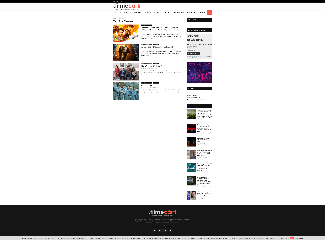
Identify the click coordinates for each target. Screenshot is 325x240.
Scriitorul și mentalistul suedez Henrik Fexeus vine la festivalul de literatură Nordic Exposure (204, 167)
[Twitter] (201, 12)
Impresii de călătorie (142, 12)
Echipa (121, 1)
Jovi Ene (144, 49)
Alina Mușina (202, 143)
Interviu (158, 12)
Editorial (179, 12)
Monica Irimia (202, 197)
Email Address (191, 48)
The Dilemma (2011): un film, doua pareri (157, 66)
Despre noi (115, 1)
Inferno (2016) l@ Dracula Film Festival (157, 47)
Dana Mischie (145, 32)
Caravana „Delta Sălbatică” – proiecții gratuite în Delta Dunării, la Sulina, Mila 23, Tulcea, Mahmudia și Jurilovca (204, 181)
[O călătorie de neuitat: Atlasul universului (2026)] (191, 142)
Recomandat (155, 44)
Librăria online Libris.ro (193, 97)
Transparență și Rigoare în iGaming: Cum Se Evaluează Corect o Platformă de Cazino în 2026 (204, 128)
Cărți (118, 12)
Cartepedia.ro (190, 93)
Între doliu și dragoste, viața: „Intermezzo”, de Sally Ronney (204, 193)
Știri (168, 12)
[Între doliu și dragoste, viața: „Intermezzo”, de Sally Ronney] (191, 195)
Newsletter (191, 12)
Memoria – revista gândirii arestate (197, 100)
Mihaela (144, 68)
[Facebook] (199, 12)
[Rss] (205, 12)
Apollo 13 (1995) (147, 85)
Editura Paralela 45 (192, 95)
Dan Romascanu (203, 157)
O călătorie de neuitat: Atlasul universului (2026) (203, 139)
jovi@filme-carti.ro (166, 225)
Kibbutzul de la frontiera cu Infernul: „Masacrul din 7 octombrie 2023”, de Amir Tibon (204, 153)
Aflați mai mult (299, 238)
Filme (127, 12)
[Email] (203, 12)
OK (292, 238)
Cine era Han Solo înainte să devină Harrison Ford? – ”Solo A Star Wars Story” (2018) (159, 29)
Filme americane (148, 25)
